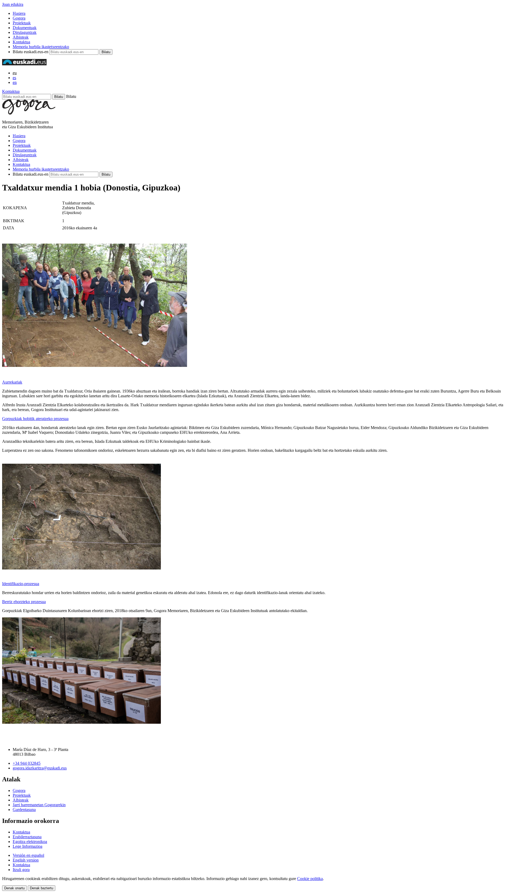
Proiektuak (22, 23)
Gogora (19, 18)
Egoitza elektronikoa (30, 841)
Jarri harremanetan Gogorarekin (39, 805)
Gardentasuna (24, 809)
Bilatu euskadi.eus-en (30, 51)
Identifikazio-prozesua (20, 583)
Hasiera (19, 13)
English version (26, 860)
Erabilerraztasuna (27, 837)
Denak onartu (14, 888)
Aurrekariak (12, 382)
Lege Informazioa (27, 846)
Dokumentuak (25, 27)
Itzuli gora (21, 869)
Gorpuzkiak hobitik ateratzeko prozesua (35, 418)
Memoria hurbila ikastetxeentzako (41, 46)
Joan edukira (12, 4)
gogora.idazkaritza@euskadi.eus (40, 768)
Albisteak (21, 37)
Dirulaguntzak (25, 32)
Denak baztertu (41, 888)
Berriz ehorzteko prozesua (24, 601)
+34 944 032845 (26, 763)
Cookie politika (310, 878)
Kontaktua (21, 42)
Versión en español (28, 855)
